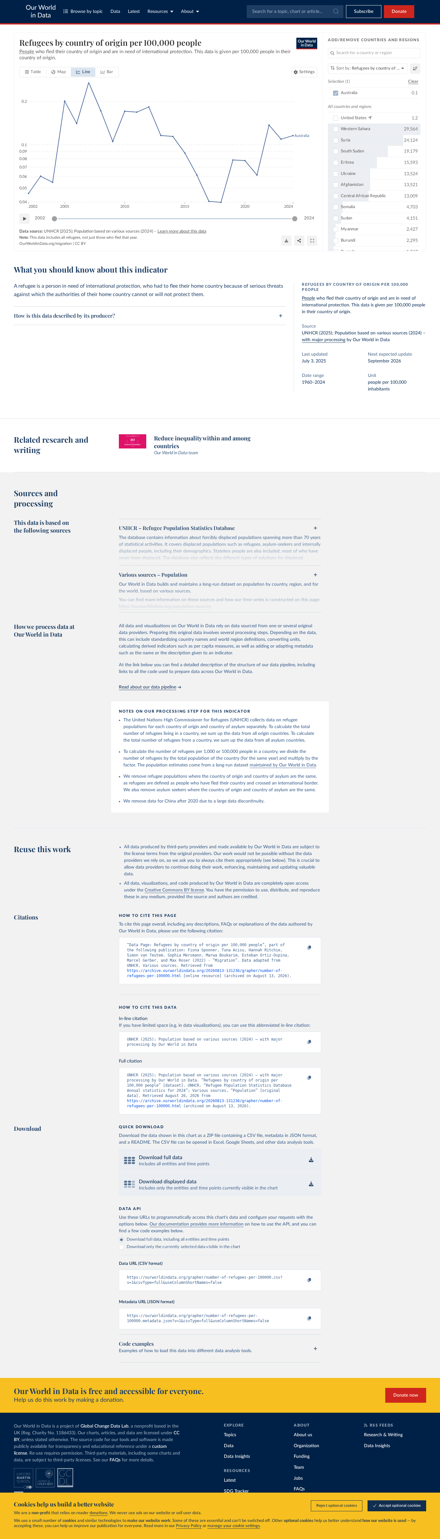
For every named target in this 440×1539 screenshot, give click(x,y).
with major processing (323, 340)
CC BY (80, 243)
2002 (40, 218)
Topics (230, 1435)
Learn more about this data (182, 231)
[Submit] (335, 12)
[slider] (54, 218)
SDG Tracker (236, 1491)
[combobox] (295, 11)
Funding (302, 1456)
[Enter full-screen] (312, 241)
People (308, 298)
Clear (413, 82)
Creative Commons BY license (174, 890)
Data (115, 11)
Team (299, 1467)
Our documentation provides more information (196, 1224)
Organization (306, 1446)
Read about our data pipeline (147, 687)
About (187, 11)
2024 (309, 218)
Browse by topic (87, 11)
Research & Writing (383, 1435)
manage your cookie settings (233, 1526)
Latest (134, 11)
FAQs (115, 1460)
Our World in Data (41, 12)
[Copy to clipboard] (302, 948)
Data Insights (237, 1456)
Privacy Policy (189, 1526)
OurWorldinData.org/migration (45, 243)
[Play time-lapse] (24, 219)
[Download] (286, 241)
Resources (158, 11)
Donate (399, 11)
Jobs (298, 1478)
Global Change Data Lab (105, 1426)
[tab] (33, 72)
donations (99, 1513)
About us (303, 1435)
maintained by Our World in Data (283, 765)
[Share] (299, 241)
